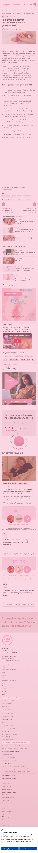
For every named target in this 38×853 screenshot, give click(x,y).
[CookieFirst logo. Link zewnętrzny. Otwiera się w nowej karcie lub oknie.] (2, 830)
